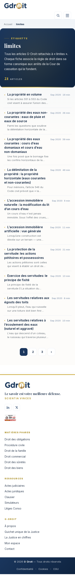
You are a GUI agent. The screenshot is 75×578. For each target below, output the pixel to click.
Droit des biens (14, 468)
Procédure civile (15, 445)
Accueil (8, 24)
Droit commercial (15, 456)
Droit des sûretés (15, 462)
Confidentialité (25, 569)
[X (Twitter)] (16, 407)
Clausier (10, 497)
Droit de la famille (15, 450)
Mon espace (12, 543)
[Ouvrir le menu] (67, 15)
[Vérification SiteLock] (10, 419)
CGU (56, 569)
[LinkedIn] (8, 407)
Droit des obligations (17, 439)
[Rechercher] (58, 15)
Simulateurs (12, 502)
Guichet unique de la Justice (22, 531)
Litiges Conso (13, 508)
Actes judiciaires (15, 485)
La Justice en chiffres (18, 537)
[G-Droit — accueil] (15, 6)
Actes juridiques (14, 491)
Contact (9, 548)
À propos (10, 526)
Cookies (43, 569)
